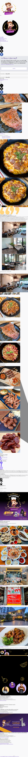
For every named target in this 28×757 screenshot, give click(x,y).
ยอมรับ (14, 68)
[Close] (0, 273)
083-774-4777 (4, 459)
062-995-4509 (4, 457)
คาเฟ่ (1, 586)
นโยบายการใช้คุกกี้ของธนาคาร (7, 64)
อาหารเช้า (1, 647)
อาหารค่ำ (1, 626)
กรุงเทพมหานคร (5, 79)
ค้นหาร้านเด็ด (2, 73)
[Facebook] (1, 54)
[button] (0, 206)
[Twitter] (1, 51)
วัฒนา (1, 79)
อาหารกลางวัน (2, 545)
